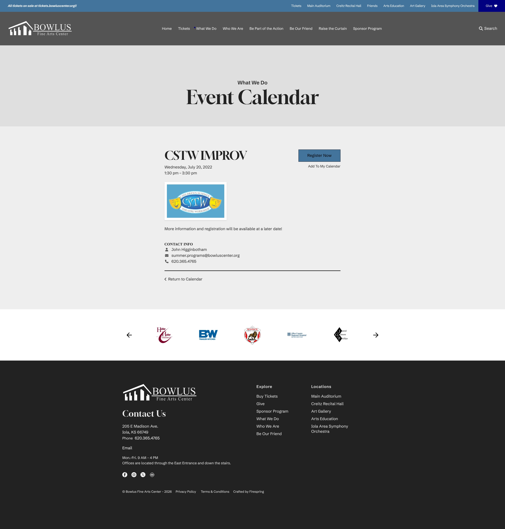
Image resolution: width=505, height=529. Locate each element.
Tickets (296, 6)
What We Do (206, 28)
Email (127, 448)
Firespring (256, 492)
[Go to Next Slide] (376, 335)
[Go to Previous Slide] (129, 335)
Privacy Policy (186, 492)
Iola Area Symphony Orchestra (453, 6)
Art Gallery (417, 6)
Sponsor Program (367, 28)
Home (167, 28)
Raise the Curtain (333, 28)
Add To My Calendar (324, 166)
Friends (372, 6)
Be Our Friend (301, 28)
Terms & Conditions (215, 492)
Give (489, 6)
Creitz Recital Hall (348, 6)
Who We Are (233, 28)
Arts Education (393, 6)
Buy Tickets (267, 396)
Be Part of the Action (266, 28)
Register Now (319, 155)
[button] (488, 28)
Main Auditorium (318, 6)
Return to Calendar (185, 279)
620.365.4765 (183, 261)
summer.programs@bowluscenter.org (205, 255)
